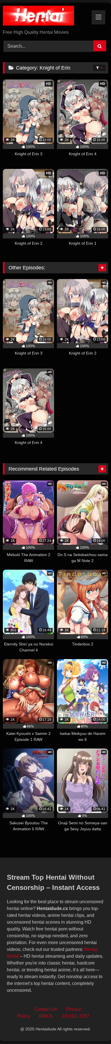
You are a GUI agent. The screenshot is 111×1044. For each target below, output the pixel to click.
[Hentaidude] (45, 17)
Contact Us (45, 1009)
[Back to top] (93, 1027)
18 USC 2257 (75, 1016)
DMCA (46, 1016)
